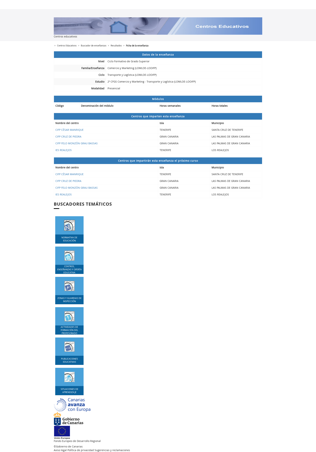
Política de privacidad (80, 450)
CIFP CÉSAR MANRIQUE (69, 129)
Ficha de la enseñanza (137, 45)
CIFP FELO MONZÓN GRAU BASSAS (76, 143)
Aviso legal (60, 450)
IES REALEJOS (63, 150)
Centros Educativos (67, 45)
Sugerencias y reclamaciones (112, 450)
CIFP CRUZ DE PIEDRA (68, 136)
